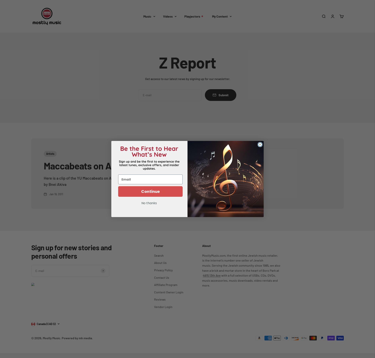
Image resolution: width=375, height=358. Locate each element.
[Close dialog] (260, 144)
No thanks (149, 203)
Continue (150, 191)
